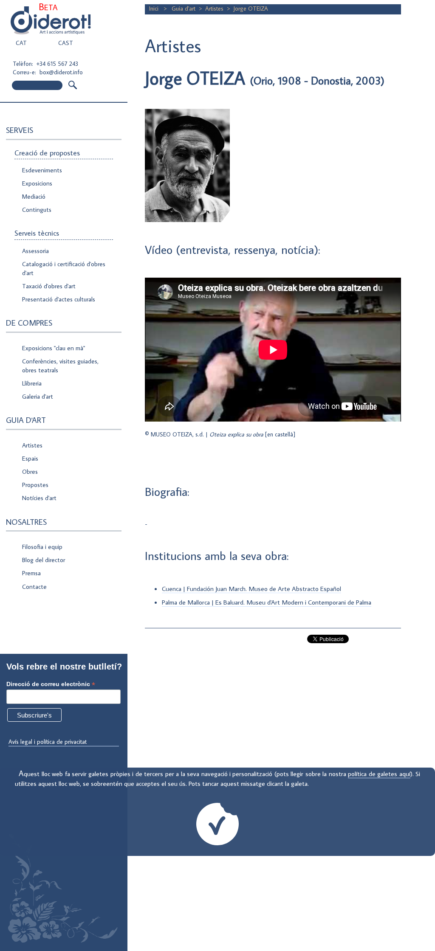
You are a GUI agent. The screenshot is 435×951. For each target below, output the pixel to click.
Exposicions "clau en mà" (53, 348)
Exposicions (37, 183)
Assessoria (35, 251)
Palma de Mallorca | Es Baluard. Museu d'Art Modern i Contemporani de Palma (266, 602)
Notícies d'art (39, 498)
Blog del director (43, 560)
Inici (154, 8)
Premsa (31, 573)
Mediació (33, 196)
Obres (30, 471)
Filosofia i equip (42, 547)
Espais (30, 458)
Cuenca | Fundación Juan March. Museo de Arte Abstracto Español (251, 588)
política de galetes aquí (379, 773)
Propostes (35, 485)
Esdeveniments (42, 170)
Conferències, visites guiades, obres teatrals (60, 365)
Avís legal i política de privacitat (47, 742)
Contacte (34, 586)
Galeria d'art (37, 396)
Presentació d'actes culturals (58, 299)
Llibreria (32, 383)
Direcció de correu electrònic (50, 684)
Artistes (32, 445)
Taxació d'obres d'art (49, 286)
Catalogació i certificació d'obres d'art (63, 268)
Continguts (36, 209)
